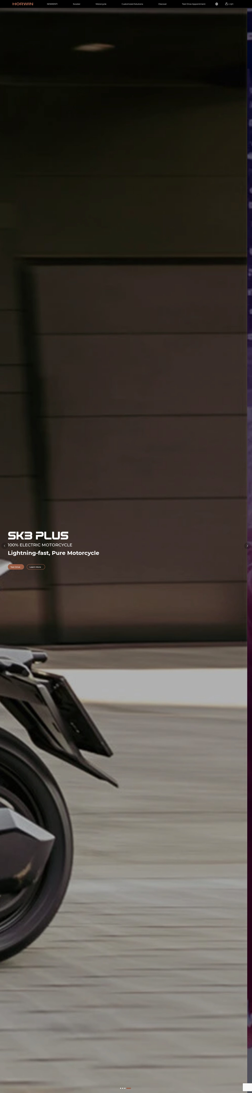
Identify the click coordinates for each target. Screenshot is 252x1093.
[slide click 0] (120, 1088)
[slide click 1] (122, 1088)
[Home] (23, 4)
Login (231, 4)
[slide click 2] (124, 1088)
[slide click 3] (128, 1088)
